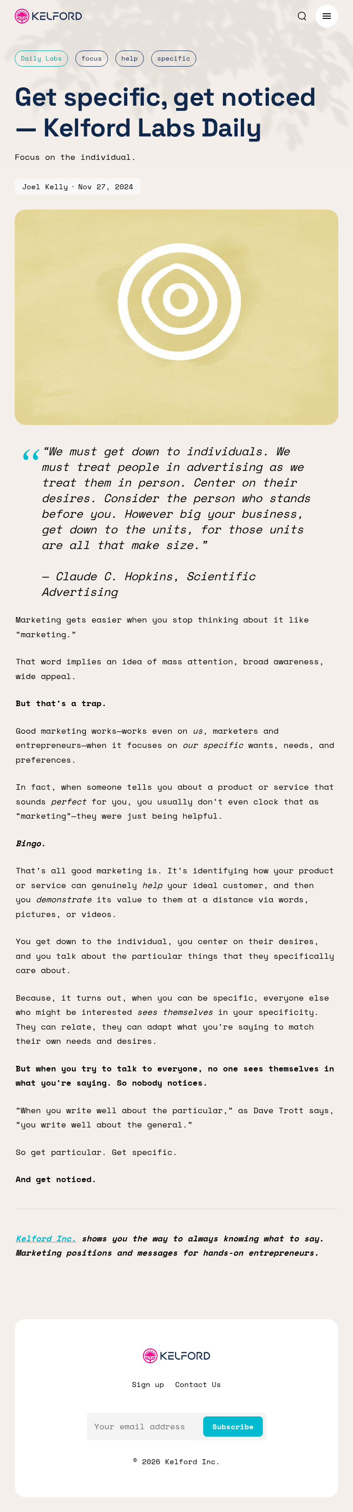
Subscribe (233, 1426)
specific (173, 58)
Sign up (148, 1384)
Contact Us (198, 1384)
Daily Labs (41, 58)
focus (91, 58)
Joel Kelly (45, 186)
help (129, 58)
